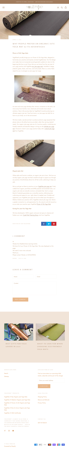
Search (6, 373)
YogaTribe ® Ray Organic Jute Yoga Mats (15, 397)
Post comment (20, 299)
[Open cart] (65, 7)
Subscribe (44, 386)
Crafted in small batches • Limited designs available (34, 1)
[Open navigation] (4, 7)
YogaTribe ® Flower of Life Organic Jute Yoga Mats (17, 404)
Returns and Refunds (43, 400)
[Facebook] (5, 431)
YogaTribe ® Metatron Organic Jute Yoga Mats (17, 400)
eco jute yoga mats (37, 66)
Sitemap (6, 376)
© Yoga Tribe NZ (9, 443)
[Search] (62, 7)
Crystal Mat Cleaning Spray (30, 215)
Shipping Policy (42, 397)
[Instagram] (9, 431)
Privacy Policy (42, 403)
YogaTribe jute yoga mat (45, 186)
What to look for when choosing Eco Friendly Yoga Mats (50, 346)
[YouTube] (13, 431)
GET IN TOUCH (42, 423)
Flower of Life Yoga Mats (44, 204)
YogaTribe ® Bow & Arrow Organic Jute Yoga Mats (17, 409)
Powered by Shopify (10, 446)
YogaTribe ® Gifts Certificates (12, 413)
